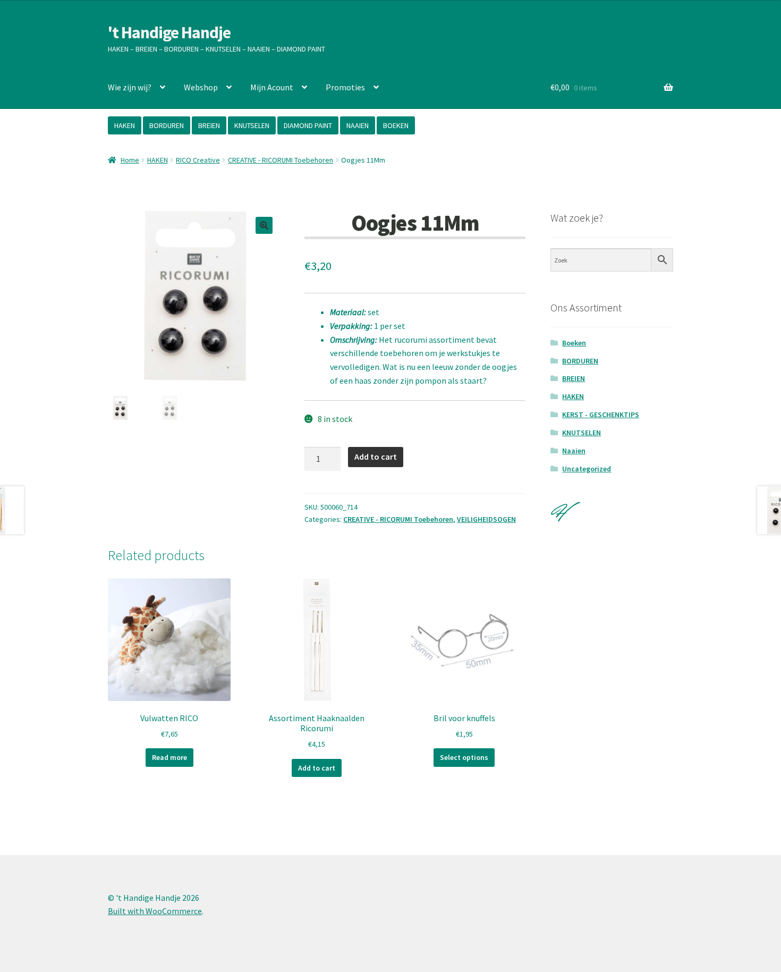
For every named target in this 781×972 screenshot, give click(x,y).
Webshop (201, 87)
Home (130, 160)
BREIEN (209, 125)
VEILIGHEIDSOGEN (486, 519)
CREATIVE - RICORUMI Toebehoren (280, 160)
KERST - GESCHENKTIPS (600, 414)
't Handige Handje (169, 32)
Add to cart (375, 456)
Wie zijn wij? (129, 87)
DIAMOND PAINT (308, 125)
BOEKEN (396, 125)
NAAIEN (357, 125)
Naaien (573, 450)
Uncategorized (586, 469)
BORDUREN (166, 125)
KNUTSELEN (251, 125)
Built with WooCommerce (155, 911)
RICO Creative (198, 160)
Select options (464, 757)
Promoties (345, 87)
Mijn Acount (271, 87)
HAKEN (124, 125)
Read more (169, 757)
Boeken (574, 343)
